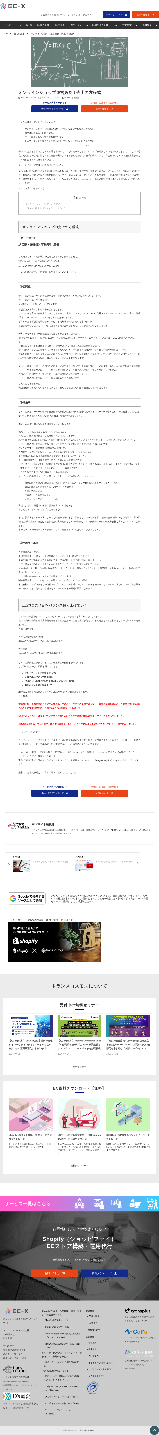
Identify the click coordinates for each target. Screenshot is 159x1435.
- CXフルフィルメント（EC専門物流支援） (61, 1364)
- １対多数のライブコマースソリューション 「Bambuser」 (61, 1388)
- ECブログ (92, 1323)
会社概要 (147, 25)
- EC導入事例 (93, 1316)
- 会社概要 (92, 1342)
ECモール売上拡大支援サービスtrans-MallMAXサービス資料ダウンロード (79, 1137)
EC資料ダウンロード (102, 25)
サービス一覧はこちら (28, 1203)
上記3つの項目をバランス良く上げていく (45, 208)
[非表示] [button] (82, 198)
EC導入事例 (43, 25)
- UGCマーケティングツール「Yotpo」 (61, 1397)
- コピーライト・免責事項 (99, 1369)
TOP (8, 25)
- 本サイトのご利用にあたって (101, 1363)
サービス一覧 (25, 25)
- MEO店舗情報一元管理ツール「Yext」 (62, 1403)
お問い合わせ (143, 15)
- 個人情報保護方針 (96, 1376)
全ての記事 (19, 33)
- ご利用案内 (93, 1356)
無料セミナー (77, 25)
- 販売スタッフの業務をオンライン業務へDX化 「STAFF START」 (61, 1378)
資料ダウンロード (114, 15)
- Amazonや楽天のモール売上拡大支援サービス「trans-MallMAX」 (62, 1335)
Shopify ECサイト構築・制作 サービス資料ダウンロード (30, 1137)
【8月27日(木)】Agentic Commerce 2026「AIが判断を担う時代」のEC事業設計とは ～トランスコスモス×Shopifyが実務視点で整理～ (79, 1046)
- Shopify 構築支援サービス (56, 1320)
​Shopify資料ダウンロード (52, 109)
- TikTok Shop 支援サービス (56, 1327)
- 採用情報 (92, 1349)
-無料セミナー (93, 1330)
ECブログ (60, 25)
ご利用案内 (126, 25)
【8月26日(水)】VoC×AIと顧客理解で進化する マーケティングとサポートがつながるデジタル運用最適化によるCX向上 (30, 1044)
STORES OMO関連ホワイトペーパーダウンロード (128, 1137)
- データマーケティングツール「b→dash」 (57, 1412)
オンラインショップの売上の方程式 (42, 204)
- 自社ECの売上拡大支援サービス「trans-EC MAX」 (62, 1346)
